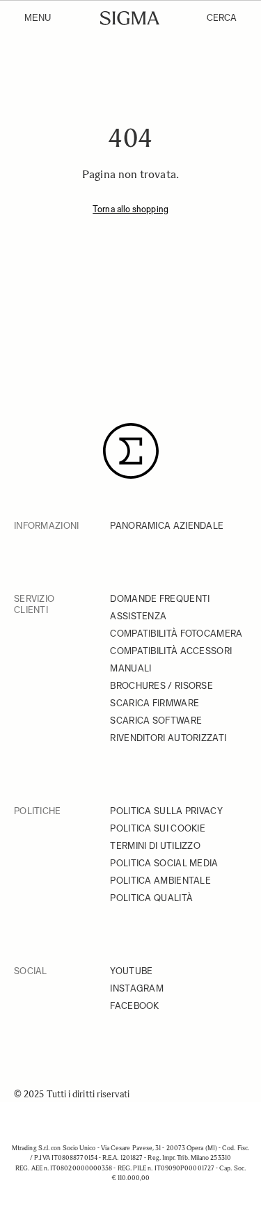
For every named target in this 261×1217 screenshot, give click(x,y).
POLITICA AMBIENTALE (160, 880)
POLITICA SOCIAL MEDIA (164, 863)
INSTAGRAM (137, 988)
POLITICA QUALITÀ (151, 898)
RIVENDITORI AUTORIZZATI (168, 738)
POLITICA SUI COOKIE (157, 828)
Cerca (222, 18)
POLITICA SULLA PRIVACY (166, 811)
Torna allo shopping (130, 209)
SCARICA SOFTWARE (156, 720)
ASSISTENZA (138, 616)
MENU (37, 18)
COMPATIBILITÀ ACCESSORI (171, 651)
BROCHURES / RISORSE (161, 686)
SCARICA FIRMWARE (154, 703)
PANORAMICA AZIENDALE (166, 525)
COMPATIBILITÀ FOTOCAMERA (176, 633)
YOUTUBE (131, 971)
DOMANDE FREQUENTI (159, 599)
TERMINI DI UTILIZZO (155, 846)
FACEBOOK (134, 1006)
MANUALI (130, 668)
